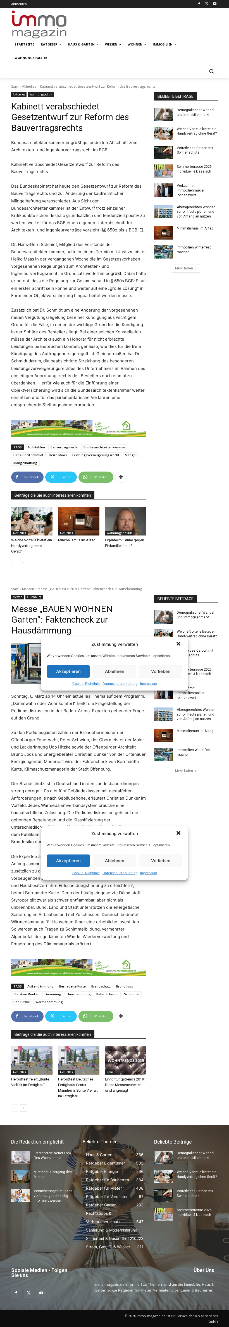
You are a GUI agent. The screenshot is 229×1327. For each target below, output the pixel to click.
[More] (121, 477)
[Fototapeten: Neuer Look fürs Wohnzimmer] (20, 1157)
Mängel (131, 455)
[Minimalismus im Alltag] (78, 521)
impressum (148, 683)
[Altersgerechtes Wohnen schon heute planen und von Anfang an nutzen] (163, 211)
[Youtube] (214, 4)
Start (14, 86)
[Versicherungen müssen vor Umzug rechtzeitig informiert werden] (20, 1195)
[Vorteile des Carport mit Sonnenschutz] (163, 152)
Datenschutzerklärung (119, 683)
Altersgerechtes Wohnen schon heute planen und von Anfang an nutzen (196, 212)
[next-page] (23, 563)
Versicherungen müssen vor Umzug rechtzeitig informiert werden (53, 1195)
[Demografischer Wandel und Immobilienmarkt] (163, 114)
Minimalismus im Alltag (77, 540)
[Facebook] (199, 4)
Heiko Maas (58, 455)
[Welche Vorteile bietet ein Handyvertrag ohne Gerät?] (32, 521)
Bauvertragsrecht (64, 447)
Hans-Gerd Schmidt (28, 455)
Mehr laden (184, 268)
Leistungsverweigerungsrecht (95, 455)
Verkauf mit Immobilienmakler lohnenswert (190, 190)
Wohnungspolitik (41, 94)
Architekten (36, 447)
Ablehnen (114, 671)
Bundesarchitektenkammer (105, 447)
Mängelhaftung (25, 463)
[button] (179, 644)
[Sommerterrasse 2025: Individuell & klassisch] (163, 171)
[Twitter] (207, 4)
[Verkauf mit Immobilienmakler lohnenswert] (163, 190)
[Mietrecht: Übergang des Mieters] (20, 1176)
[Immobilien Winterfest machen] (163, 252)
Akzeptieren (68, 671)
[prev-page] (14, 563)
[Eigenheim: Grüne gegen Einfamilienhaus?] (125, 521)
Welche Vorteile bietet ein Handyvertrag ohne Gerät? (31, 545)
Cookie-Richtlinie (86, 683)
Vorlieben (160, 671)
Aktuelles (29, 86)
